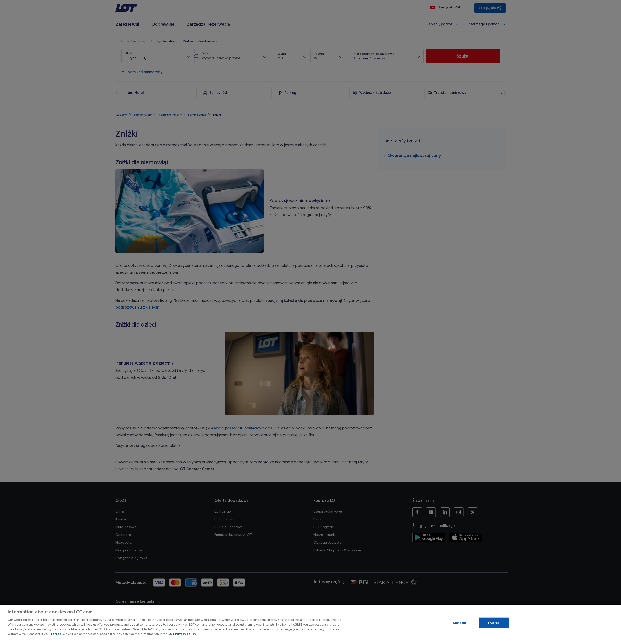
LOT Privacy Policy (182, 634)
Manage (459, 623)
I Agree (493, 623)
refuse (56, 634)
